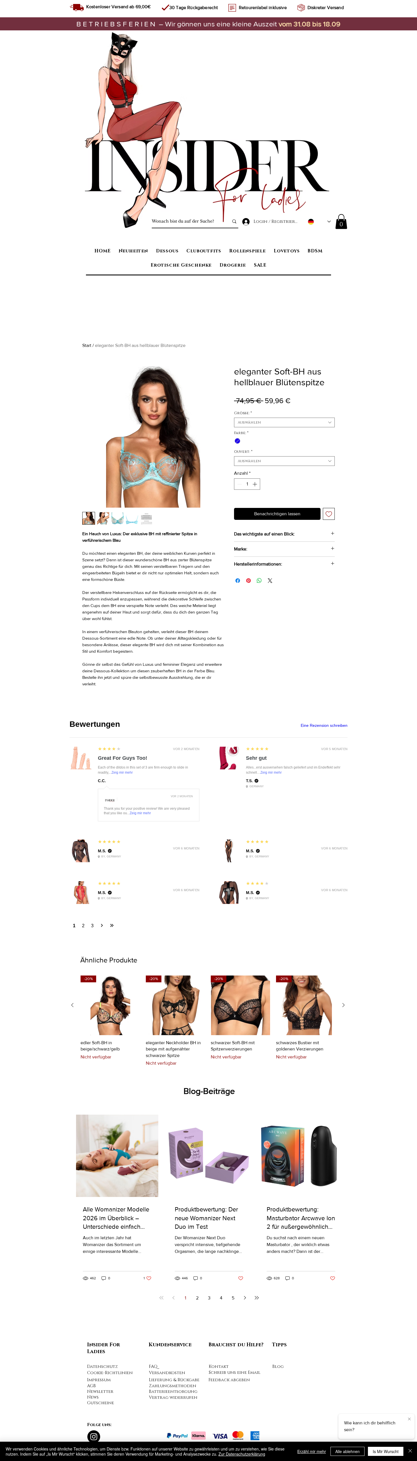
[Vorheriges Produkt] (72, 1005)
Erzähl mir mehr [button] (311, 1451)
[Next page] (245, 1298)
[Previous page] (173, 1298)
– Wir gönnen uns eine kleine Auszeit (178, 24)
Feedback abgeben (229, 1380)
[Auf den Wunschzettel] (329, 514)
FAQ (153, 1367)
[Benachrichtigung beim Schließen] (408, 1419)
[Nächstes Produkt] (343, 1005)
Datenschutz (102, 1367)
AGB (91, 1386)
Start (86, 345)
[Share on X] (270, 580)
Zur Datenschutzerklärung (241, 1454)
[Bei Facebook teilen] (237, 580)
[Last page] (257, 1298)
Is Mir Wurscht (386, 1451)
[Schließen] (410, 1451)
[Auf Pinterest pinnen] (248, 580)
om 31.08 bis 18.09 (309, 24)
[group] (208, 1021)
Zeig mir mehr (122, 773)
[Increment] (255, 484)
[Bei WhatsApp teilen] (259, 580)
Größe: (243, 413)
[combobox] (284, 422)
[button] (341, 221)
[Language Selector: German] (319, 221)
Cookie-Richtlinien (110, 1373)
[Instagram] (93, 1436)
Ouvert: (243, 451)
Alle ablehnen (347, 1451)
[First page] (161, 1298)
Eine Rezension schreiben (324, 725)
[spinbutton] (247, 484)
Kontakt (219, 1367)
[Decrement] (239, 484)
